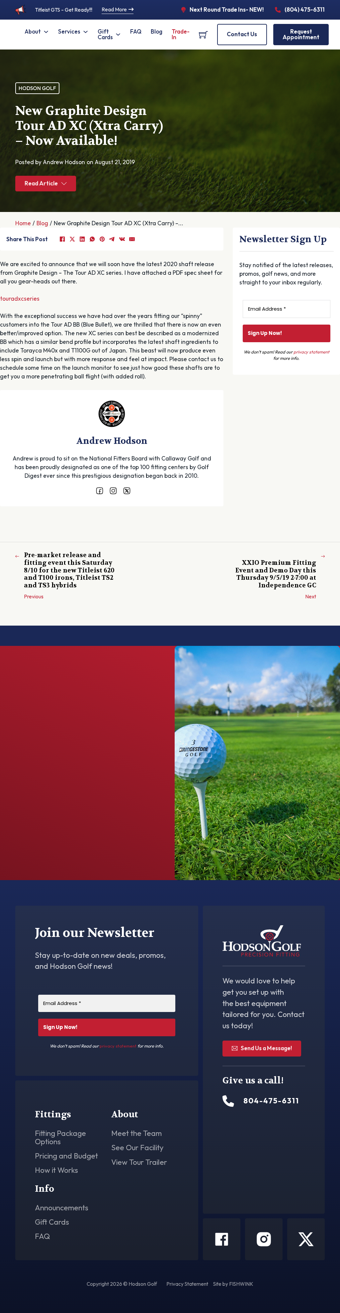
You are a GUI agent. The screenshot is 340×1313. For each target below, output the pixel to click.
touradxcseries (20, 298)
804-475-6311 (59, 843)
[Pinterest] (102, 239)
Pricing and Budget (66, 1156)
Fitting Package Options (60, 1137)
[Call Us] (228, 1101)
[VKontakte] (122, 239)
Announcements (61, 1208)
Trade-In (181, 34)
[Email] (132, 239)
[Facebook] (62, 239)
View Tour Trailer (139, 1162)
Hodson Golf (37, 88)
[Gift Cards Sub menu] (118, 34)
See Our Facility (137, 1148)
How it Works (56, 1170)
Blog (156, 31)
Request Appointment (301, 34)
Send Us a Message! (266, 1048)
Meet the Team (136, 1133)
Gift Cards (105, 34)
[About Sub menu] (45, 31)
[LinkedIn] (82, 239)
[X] (72, 239)
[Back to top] (317, 1293)
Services (69, 31)
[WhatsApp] (92, 239)
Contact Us (242, 34)
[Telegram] (112, 239)
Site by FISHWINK (233, 1284)
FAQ (135, 31)
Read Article (41, 183)
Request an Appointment (281, 521)
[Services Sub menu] (85, 31)
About (33, 31)
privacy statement (311, 351)
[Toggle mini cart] (203, 34)
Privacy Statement (187, 1284)
